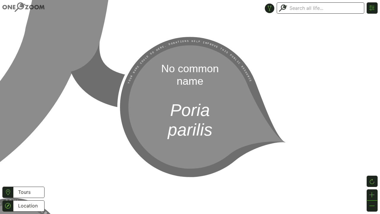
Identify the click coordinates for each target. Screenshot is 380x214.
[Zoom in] (372, 195)
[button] (8, 192)
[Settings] (372, 8)
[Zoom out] (372, 206)
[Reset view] (372, 181)
